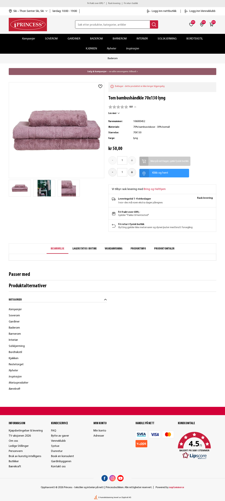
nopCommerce (176, 487)
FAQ (53, 430)
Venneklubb (58, 441)
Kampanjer (28, 38)
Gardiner (74, 38)
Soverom (51, 38)
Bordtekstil (194, 38)
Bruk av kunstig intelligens (25, 456)
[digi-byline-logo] (96, 498)
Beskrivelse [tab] (57, 248)
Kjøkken (91, 48)
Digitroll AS (126, 498)
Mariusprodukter (18, 382)
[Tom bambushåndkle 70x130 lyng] (20, 188)
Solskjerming (167, 38)
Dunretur (57, 451)
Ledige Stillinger (19, 446)
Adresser (98, 435)
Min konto (99, 430)
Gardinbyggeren (61, 461)
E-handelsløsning (105, 498)
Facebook (104, 478)
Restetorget (16, 364)
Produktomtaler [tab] (164, 248)
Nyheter (111, 48)
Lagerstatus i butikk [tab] (84, 248)
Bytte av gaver (60, 435)
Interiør (142, 38)
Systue (55, 446)
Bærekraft (14, 388)
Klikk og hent (160, 172)
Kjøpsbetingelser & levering (26, 430)
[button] (197, 445)
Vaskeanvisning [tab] (113, 248)
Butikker (14, 461)
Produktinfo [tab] (138, 248)
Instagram (112, 478)
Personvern (16, 451)
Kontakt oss (58, 466)
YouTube (120, 478)
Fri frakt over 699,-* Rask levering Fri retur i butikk (112, 3)
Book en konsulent (62, 456)
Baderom (96, 38)
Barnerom (120, 38)
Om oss (13, 441)
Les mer (112, 113)
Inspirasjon (132, 48)
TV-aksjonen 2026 (20, 435)
